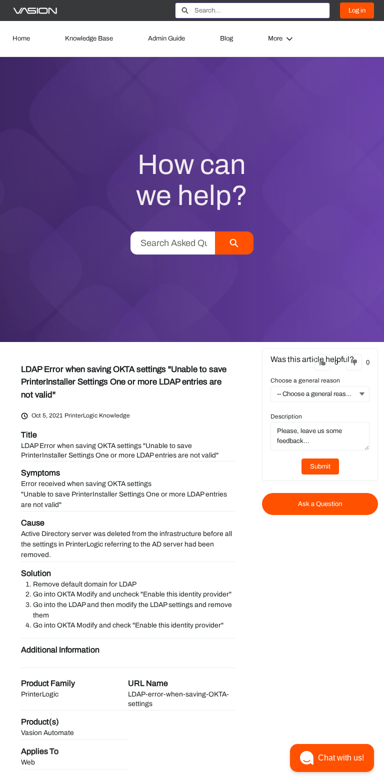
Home (21, 38)
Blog (226, 38)
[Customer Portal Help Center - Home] (35, 10)
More (275, 38)
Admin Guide (166, 38)
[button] (332, 758)
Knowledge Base (89, 38)
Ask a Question (320, 504)
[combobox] (262, 10)
